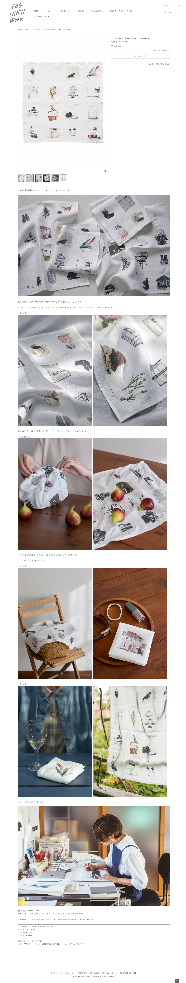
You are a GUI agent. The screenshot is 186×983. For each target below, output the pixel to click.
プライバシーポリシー (109, 973)
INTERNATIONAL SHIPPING (120, 11)
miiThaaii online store (42, 16)
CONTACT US (125, 973)
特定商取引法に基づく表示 (88, 973)
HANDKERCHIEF (31, 29)
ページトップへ (177, 981)
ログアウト (54, 973)
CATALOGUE (96, 11)
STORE (81, 11)
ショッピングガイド (68, 973)
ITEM (36, 11)
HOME (20, 29)
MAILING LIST (64, 11)
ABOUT (48, 11)
